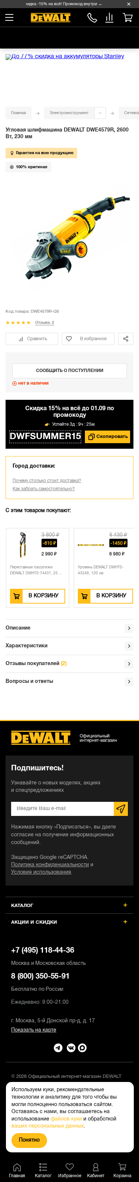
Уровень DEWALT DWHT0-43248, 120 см (100, 570)
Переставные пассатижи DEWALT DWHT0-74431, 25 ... (36, 570)
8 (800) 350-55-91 (92, 16)
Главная (18, 113)
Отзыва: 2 (44, 323)
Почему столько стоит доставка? (47, 481)
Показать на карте (33, 1030)
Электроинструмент (69, 113)
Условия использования (41, 872)
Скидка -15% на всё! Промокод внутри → (61, 4)
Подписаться (121, 809)
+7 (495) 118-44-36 (48, 956)
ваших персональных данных (47, 1126)
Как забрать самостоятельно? (44, 489)
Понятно (29, 1140)
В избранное (93, 339)
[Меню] (9, 17)
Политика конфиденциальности (50, 865)
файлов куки (66, 1119)
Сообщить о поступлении (69, 371)
